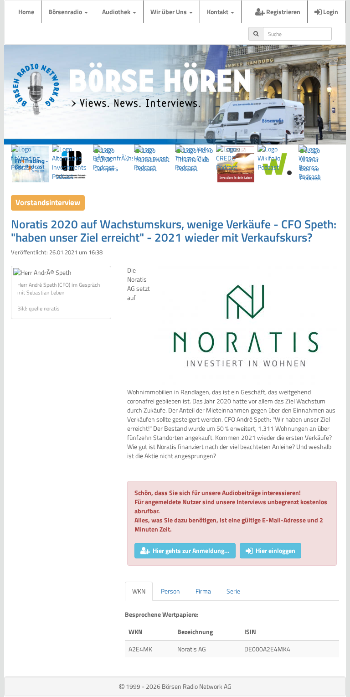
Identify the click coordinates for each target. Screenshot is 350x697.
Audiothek (117, 11)
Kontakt (218, 11)
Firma (203, 591)
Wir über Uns (169, 11)
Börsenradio (65, 11)
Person (170, 591)
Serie (233, 591)
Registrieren (282, 11)
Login (330, 11)
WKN (138, 591)
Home (26, 11)
